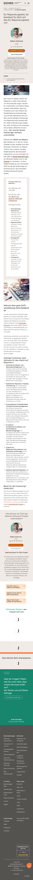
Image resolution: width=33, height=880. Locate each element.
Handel (19, 775)
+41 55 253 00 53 (17, 870)
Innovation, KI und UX (14, 8)
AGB (18, 805)
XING (5, 824)
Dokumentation (9, 798)
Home (5, 8)
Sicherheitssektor (22, 747)
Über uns (20, 787)
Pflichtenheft (8, 789)
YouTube (6, 831)
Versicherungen (22, 744)
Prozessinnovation (8, 9)
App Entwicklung (9, 768)
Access (6, 801)
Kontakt (7, 673)
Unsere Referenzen (16, 54)
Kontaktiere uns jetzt (10, 502)
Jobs (18, 802)
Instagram (7, 827)
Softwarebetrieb (9, 754)
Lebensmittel (21, 772)
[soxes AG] (16, 730)
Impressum (20, 809)
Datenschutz (21, 812)
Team (18, 796)
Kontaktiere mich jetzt (13, 697)
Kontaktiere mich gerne (16, 51)
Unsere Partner (22, 799)
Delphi (6, 804)
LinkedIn (6, 821)
